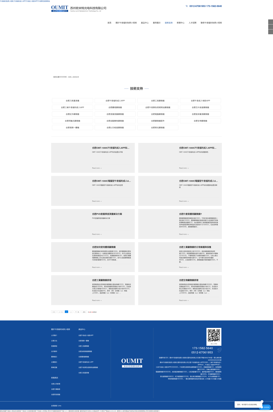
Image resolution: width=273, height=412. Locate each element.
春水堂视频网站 (140, 411)
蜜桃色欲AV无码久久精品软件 (89, 411)
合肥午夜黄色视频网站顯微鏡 (157, 107)
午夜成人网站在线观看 (13, 411)
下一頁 (77, 312)
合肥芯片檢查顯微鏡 (200, 107)
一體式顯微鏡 (188, 379)
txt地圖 (219, 379)
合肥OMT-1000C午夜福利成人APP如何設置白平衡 (116, 147)
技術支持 (169, 22)
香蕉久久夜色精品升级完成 (126, 411)
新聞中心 (180, 22)
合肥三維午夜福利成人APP (72, 107)
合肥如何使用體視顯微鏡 (104, 247)
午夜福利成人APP (197, 362)
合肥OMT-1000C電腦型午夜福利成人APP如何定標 (116, 180)
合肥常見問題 (55, 394)
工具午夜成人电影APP (163, 367)
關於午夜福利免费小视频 (126, 22)
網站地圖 (3, 411)
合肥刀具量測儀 (72, 100)
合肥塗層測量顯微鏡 (115, 114)
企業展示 (54, 362)
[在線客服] (270, 26)
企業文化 (54, 341)
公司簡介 (54, 335)
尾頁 (84, 312)
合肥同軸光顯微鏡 (72, 120)
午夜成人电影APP (211, 365)
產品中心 (145, 22)
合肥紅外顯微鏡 (72, 114)
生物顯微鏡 (211, 374)
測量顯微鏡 (207, 367)
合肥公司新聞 (55, 384)
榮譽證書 (54, 367)
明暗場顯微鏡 (172, 379)
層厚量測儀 (205, 372)
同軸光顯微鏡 (210, 369)
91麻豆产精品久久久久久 (108, 411)
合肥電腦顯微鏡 (158, 114)
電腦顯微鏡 (159, 372)
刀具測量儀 (192, 372)
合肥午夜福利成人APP (115, 100)
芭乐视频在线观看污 (153, 411)
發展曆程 (54, 346)
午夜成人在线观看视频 (28, 411)
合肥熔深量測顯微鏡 (200, 114)
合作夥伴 (54, 351)
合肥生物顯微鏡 (200, 120)
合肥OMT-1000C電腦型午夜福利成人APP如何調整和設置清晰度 (209, 180)
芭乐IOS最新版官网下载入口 (57, 411)
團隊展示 (54, 357)
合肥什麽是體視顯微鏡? (190, 213)
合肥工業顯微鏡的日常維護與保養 (195, 247)
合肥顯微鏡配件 (158, 120)
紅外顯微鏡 (179, 376)
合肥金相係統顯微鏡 (85, 351)
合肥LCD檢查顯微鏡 (115, 127)
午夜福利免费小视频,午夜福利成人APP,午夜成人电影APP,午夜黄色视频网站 (25, 1)
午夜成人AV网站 (42, 411)
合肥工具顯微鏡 (158, 100)
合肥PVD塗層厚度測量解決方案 (107, 213)
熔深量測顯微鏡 (177, 372)
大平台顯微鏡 (212, 376)
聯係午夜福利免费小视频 (211, 22)
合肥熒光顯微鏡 (158, 127)
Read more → (97, 168)
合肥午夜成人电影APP (200, 100)
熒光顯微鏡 (164, 376)
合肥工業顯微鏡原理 (101, 280)
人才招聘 (192, 22)
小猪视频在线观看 (73, 411)
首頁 (109, 22)
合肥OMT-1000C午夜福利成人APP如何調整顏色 (202, 147)
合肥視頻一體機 (72, 127)
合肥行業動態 (55, 389)
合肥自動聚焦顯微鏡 (115, 120)
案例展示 (157, 22)
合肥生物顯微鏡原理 (188, 280)
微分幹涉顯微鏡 (195, 376)
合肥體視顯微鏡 (115, 107)
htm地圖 (213, 379)
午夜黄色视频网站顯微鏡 (188, 367)
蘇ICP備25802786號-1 (205, 358)
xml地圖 (207, 379)
